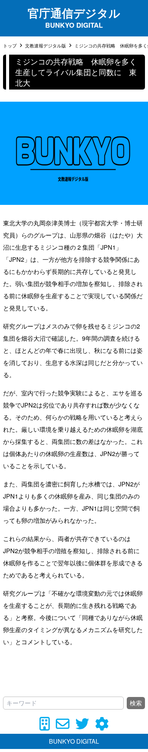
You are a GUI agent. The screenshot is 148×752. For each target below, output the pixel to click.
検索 (136, 703)
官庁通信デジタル (74, 13)
